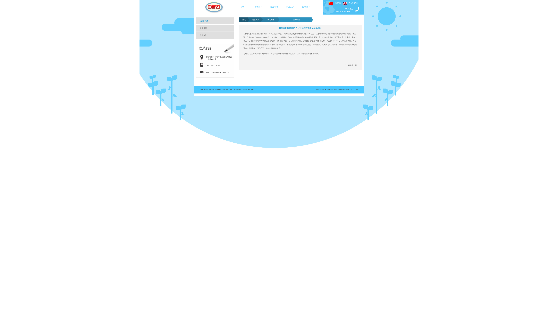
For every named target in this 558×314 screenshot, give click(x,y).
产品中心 (290, 7)
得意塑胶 (255, 20)
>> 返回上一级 (351, 65)
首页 (242, 7)
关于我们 (258, 7)
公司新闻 (203, 28)
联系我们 (306, 7)
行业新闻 (203, 35)
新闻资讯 (274, 7)
